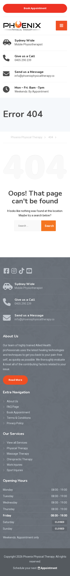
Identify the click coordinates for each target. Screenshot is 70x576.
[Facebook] (7, 272)
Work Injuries (14, 464)
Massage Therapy (18, 453)
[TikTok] (22, 272)
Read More (15, 379)
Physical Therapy (17, 448)
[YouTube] (29, 272)
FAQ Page (13, 406)
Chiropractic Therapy (19, 459)
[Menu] (61, 25)
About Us (12, 401)
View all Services (17, 442)
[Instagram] (14, 272)
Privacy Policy (15, 423)
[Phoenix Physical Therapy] (22, 25)
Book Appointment (35, 8)
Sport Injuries (15, 470)
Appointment (49, 568)
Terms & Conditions (19, 417)
